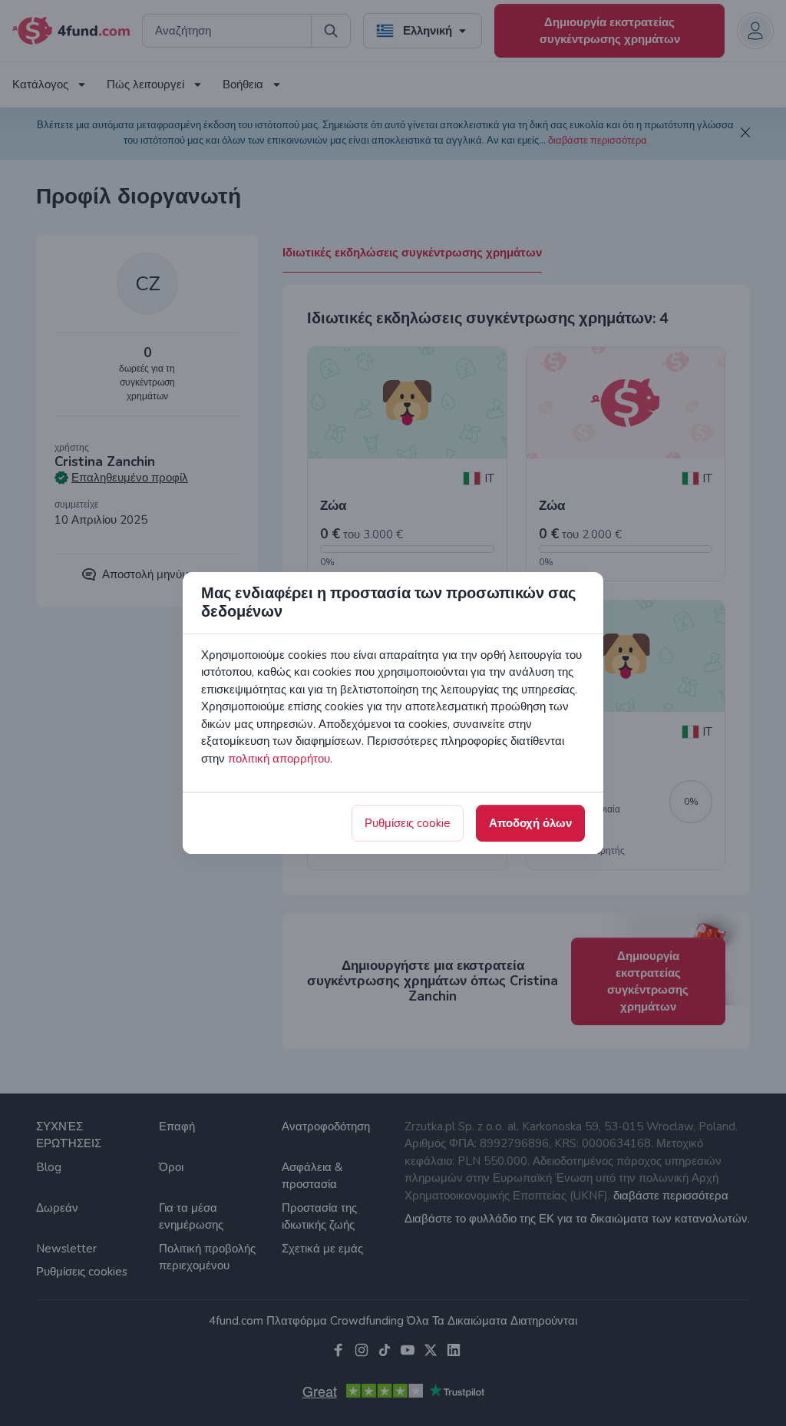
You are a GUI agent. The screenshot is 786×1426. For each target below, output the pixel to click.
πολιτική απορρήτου (279, 758)
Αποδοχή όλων (530, 823)
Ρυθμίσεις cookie (408, 823)
